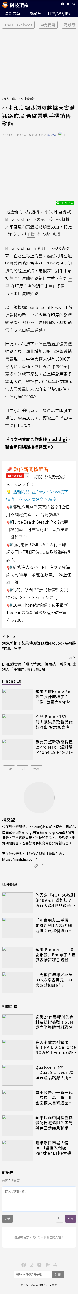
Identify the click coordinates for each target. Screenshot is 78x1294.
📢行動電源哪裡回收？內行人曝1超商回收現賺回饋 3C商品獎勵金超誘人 (38, 552)
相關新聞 (10, 1006)
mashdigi (57, 439)
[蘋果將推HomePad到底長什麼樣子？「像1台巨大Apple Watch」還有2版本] (17, 699)
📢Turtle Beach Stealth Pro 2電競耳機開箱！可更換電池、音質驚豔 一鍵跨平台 (37, 529)
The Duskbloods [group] (18, 24)
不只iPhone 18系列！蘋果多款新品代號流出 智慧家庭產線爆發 (54, 721)
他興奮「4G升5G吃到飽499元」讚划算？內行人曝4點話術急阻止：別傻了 (55, 900)
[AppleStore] (55, 1264)
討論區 (8, 1172)
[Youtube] (62, 4)
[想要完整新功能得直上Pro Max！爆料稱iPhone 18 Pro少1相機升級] (17, 749)
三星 (9, 769)
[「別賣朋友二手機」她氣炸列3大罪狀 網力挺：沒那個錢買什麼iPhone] (17, 928)
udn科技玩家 (9, 99)
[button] (68, 4)
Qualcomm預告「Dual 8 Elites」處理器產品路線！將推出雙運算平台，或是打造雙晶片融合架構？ (54, 1072)
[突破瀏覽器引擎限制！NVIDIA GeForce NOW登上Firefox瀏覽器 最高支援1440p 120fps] (17, 1050)
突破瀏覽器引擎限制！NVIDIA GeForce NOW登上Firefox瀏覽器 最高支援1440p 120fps (55, 1047)
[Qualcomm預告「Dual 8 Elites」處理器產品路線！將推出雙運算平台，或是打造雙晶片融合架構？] (17, 1075)
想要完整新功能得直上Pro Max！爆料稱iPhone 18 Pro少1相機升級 (55, 747)
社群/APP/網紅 (60, 13)
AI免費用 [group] (48, 24)
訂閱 (58, 1274)
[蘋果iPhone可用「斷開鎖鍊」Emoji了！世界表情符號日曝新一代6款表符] (17, 957)
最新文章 (12, 13)
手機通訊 (33, 13)
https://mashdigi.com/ (19, 859)
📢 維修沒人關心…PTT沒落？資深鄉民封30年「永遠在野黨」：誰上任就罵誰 (38, 574)
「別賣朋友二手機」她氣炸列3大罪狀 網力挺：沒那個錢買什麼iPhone (54, 925)
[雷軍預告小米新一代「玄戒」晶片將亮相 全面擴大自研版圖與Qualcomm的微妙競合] (17, 1100)
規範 (7, 1219)
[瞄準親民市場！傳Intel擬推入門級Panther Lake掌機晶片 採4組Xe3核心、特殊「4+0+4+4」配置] (17, 1150)
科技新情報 (28, 99)
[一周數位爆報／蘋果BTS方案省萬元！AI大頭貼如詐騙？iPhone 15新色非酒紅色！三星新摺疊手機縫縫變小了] (17, 982)
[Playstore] (47, 1264)
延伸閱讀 (10, 884)
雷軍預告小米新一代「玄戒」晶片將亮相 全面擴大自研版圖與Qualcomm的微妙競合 (54, 1097)
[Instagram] (31, 1264)
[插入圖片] (59, 1219)
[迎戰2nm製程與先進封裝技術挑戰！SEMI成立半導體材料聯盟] (17, 1024)
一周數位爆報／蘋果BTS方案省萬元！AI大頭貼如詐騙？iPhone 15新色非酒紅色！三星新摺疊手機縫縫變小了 (54, 980)
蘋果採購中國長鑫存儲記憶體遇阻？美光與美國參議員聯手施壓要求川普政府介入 (54, 1122)
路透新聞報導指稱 (22, 212)
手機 (36, 769)
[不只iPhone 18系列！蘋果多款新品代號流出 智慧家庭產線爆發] (17, 724)
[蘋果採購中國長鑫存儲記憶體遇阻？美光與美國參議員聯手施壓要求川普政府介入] (17, 1125)
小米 (23, 769)
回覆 (70, 1219)
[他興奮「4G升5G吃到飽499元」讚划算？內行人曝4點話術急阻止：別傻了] (17, 902)
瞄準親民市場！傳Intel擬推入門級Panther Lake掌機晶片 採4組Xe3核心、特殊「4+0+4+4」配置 (55, 1148)
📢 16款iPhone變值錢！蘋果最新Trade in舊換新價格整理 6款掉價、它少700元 (38, 612)
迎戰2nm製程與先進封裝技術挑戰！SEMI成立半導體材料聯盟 (55, 1022)
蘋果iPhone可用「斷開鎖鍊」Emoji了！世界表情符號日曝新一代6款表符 (55, 954)
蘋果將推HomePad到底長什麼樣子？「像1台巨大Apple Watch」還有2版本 (53, 696)
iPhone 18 (11, 681)
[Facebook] (23, 1264)
